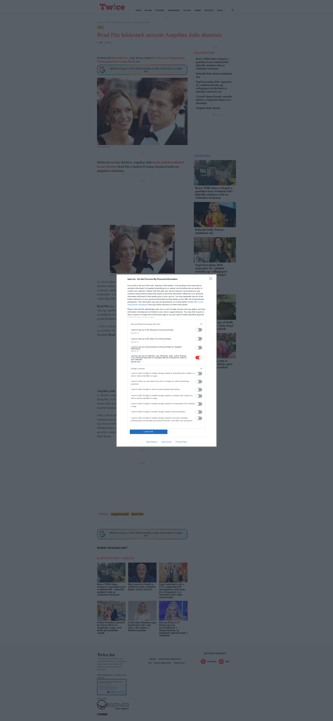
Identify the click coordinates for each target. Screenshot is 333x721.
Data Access (166, 442)
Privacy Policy (181, 442)
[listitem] (166, 324)
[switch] (198, 329)
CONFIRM (148, 432)
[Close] (211, 279)
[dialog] (166, 360)
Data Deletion (151, 442)
